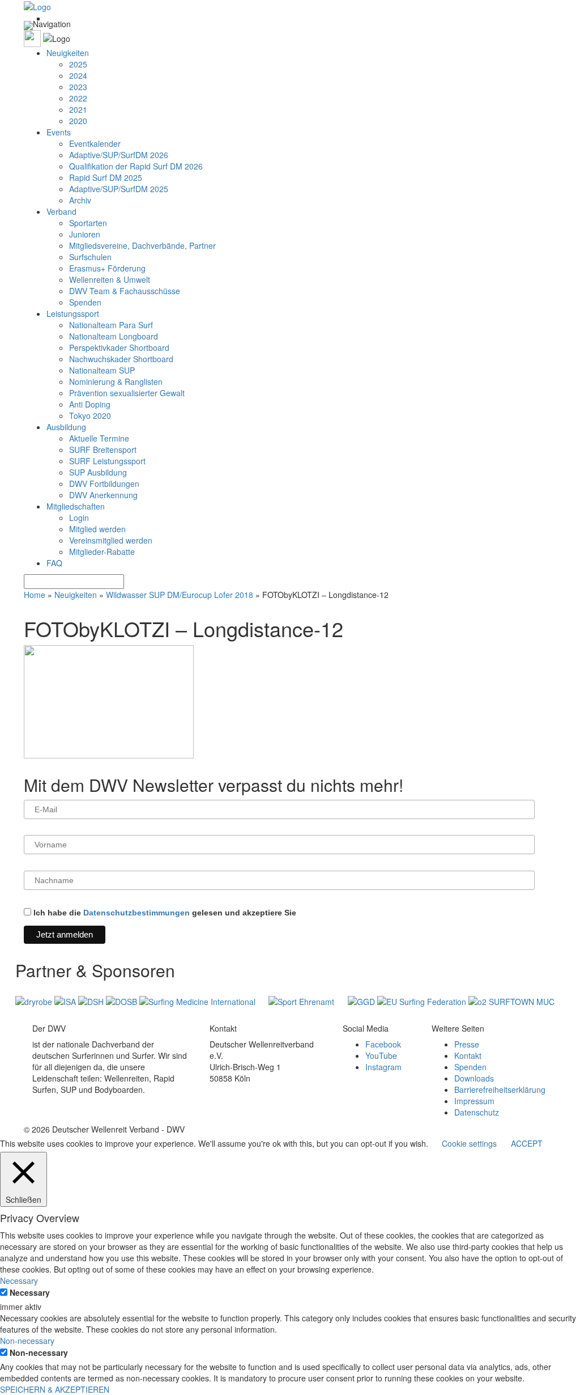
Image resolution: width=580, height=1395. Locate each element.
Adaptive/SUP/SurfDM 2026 (118, 154)
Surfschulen (90, 256)
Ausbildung (66, 427)
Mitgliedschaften (75, 506)
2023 (78, 86)
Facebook (383, 1044)
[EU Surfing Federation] (422, 1000)
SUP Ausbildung (98, 472)
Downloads (474, 1078)
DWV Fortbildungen (104, 483)
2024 (78, 75)
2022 (78, 98)
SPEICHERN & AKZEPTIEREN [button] (54, 1389)
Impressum (474, 1100)
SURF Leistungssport (107, 461)
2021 (78, 109)
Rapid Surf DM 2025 (105, 177)
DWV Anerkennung (103, 495)
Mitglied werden (97, 529)
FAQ (54, 563)
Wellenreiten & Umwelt (109, 279)
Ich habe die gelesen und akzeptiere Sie (163, 912)
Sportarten (88, 222)
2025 (78, 64)
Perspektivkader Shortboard (119, 347)
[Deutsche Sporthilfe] (92, 1000)
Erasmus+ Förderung (107, 268)
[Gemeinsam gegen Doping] (362, 1000)
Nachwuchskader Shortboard (121, 358)
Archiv (80, 200)
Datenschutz (476, 1112)
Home (34, 594)
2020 (78, 120)
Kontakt (467, 1055)
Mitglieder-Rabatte (102, 551)
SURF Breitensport (103, 449)
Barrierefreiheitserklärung (499, 1089)
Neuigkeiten (67, 52)
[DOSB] (122, 1000)
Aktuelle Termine (99, 438)
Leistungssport (72, 313)
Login (79, 517)
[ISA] (66, 1000)
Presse (466, 1044)
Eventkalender (95, 143)
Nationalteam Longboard (113, 336)
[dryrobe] (34, 1000)
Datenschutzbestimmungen (136, 912)
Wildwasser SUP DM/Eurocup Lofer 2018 (179, 594)
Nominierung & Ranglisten (116, 381)
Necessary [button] (19, 1280)
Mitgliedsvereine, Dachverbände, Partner (142, 245)
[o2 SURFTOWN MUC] (511, 1000)
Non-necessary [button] (27, 1340)
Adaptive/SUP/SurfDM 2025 (118, 188)
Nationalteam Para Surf (111, 324)
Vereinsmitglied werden (110, 540)
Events (58, 132)
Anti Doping (89, 404)
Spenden (85, 302)
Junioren (84, 234)
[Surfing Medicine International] (198, 1000)
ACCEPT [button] (527, 1143)
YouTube (381, 1055)
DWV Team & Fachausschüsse (124, 290)
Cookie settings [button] (469, 1143)
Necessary (30, 1292)
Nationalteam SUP (102, 370)
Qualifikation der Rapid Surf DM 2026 (136, 166)
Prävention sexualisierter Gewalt (127, 392)
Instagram (383, 1066)
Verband (61, 211)
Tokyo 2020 (90, 415)
